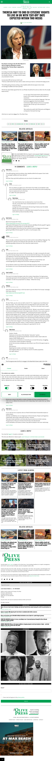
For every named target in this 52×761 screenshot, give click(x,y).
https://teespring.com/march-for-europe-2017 (18, 223)
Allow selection (26, 394)
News (15, 114)
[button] (49, 585)
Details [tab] (26, 368)
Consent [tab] (9, 368)
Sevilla (48, 7)
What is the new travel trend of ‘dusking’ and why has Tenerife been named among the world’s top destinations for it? (26, 607)
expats (12, 124)
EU (8, 124)
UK (43, 124)
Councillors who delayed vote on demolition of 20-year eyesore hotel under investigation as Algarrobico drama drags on (9, 147)
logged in (10, 434)
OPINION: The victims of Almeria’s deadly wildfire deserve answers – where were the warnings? (25, 511)
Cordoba (14, 7)
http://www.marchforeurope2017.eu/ (15, 293)
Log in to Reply (9, 181)
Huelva (24, 7)
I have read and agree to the (13, 697)
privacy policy (20, 697)
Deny (9, 394)
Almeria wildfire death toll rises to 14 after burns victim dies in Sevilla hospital (42, 146)
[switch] (20, 388)
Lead (31, 7)
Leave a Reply (32, 166)
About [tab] (43, 368)
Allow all (42, 394)
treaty (39, 124)
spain (27, 124)
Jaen (28, 7)
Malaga (35, 7)
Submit (26, 701)
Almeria (5, 7)
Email (3, 687)
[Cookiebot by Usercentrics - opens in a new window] (44, 365)
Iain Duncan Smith (20, 124)
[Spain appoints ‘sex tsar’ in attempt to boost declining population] (14, 445)
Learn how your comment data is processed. (33, 437)
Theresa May (32, 124)
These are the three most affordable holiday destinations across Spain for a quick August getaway (22, 615)
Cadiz (9, 7)
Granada (19, 7)
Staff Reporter (28, 22)
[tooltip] (14, 161)
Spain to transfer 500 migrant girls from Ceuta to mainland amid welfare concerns (19, 611)
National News (41, 7)
